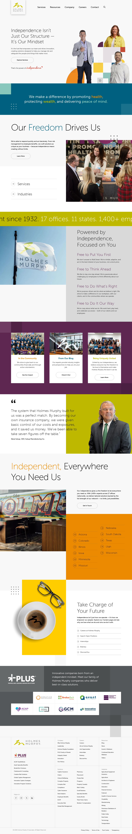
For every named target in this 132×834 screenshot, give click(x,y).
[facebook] (16, 798)
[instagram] (21, 798)
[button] (22, 60)
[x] (27, 798)
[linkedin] (32, 798)
